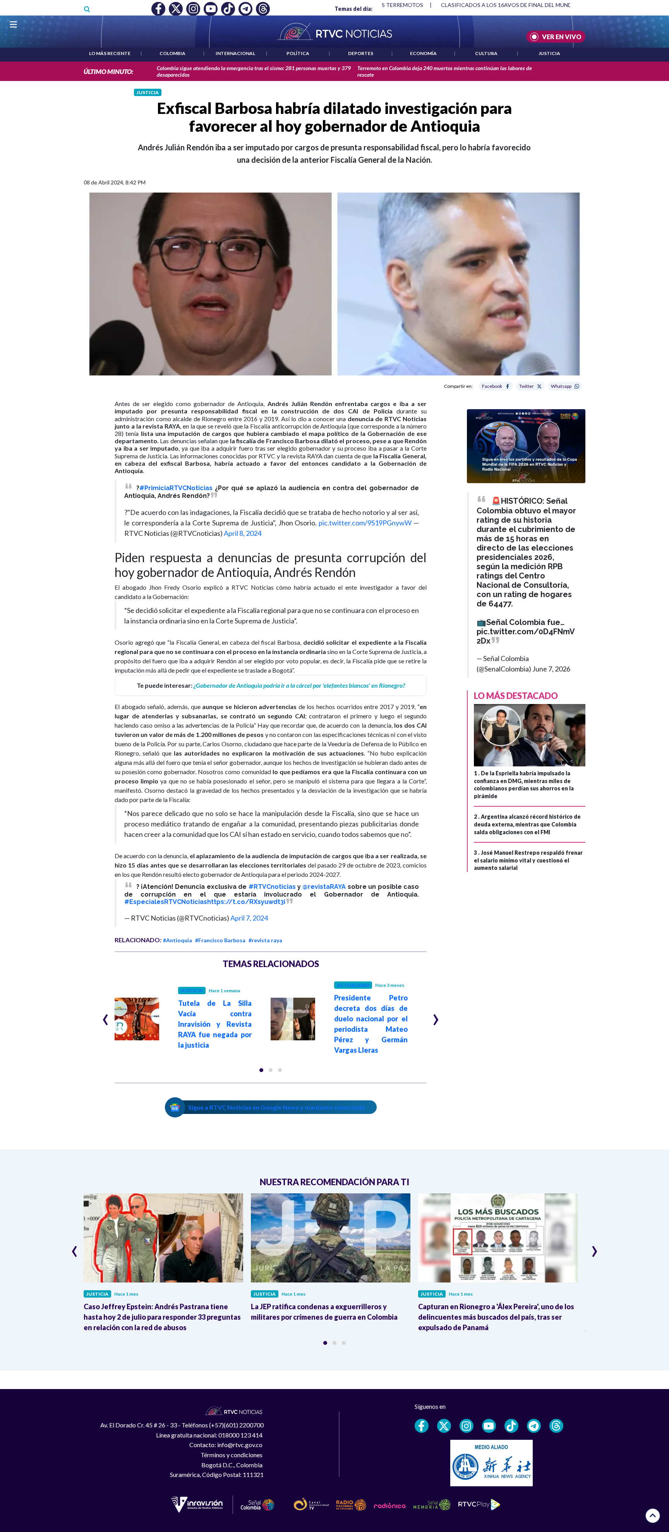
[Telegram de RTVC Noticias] (534, 1426)
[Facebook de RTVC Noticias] (422, 1426)
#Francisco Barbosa (220, 940)
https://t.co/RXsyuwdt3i (246, 901)
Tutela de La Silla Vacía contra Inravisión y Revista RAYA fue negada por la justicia (215, 1024)
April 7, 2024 (249, 918)
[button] (261, 1070)
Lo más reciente (109, 53)
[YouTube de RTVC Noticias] (489, 1426)
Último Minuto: (108, 71)
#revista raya (265, 940)
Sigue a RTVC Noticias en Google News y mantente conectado (276, 1107)
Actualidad (353, 985)
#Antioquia (177, 940)
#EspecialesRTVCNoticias (165, 901)
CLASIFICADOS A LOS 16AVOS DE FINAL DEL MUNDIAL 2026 (517, 5)
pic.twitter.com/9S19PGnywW (365, 522)
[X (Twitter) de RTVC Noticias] (444, 1426)
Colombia (172, 53)
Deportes (360, 53)
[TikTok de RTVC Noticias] (511, 1426)
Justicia (549, 53)
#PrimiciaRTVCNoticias (176, 488)
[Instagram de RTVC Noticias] (466, 1426)
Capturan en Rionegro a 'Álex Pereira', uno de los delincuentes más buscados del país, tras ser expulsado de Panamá (496, 1317)
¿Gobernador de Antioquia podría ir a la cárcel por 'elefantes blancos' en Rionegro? (299, 685)
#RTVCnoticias (272, 886)
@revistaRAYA (324, 886)
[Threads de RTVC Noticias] (556, 1426)
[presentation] (105, 1016)
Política (297, 53)
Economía (423, 53)
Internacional (235, 53)
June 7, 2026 (551, 668)
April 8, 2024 (242, 533)
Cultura (486, 53)
